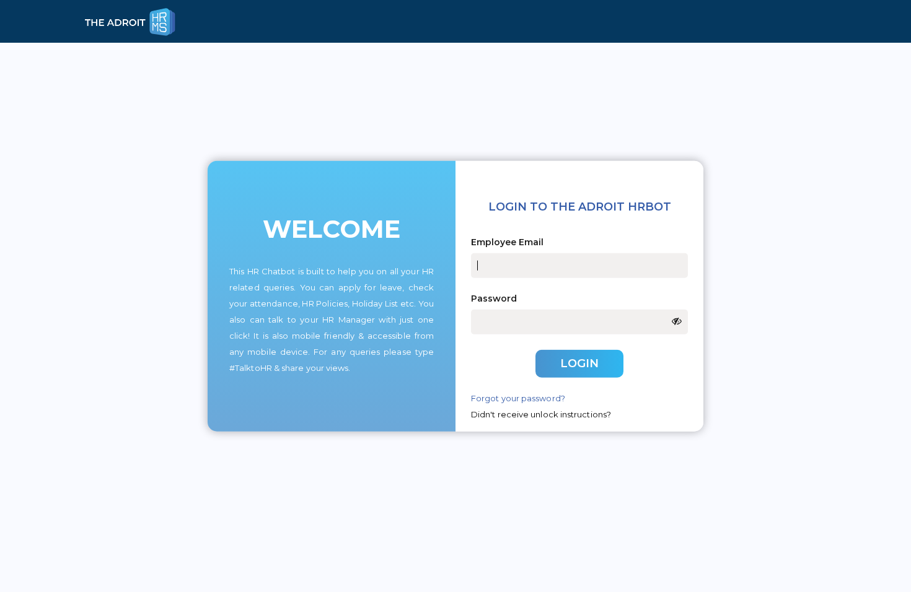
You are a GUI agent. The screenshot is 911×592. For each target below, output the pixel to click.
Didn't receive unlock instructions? (541, 414)
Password (494, 298)
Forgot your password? (518, 398)
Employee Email (507, 242)
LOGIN (579, 363)
